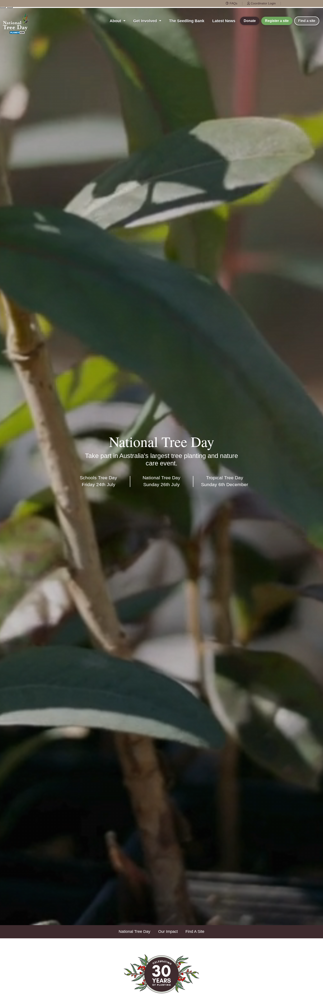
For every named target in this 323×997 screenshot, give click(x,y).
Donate (250, 21)
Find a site (306, 21)
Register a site (277, 21)
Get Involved (145, 21)
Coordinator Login (263, 3)
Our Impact (168, 931)
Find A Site (194, 931)
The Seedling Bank (186, 21)
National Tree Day (134, 931)
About (116, 21)
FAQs (233, 3)
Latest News (223, 21)
